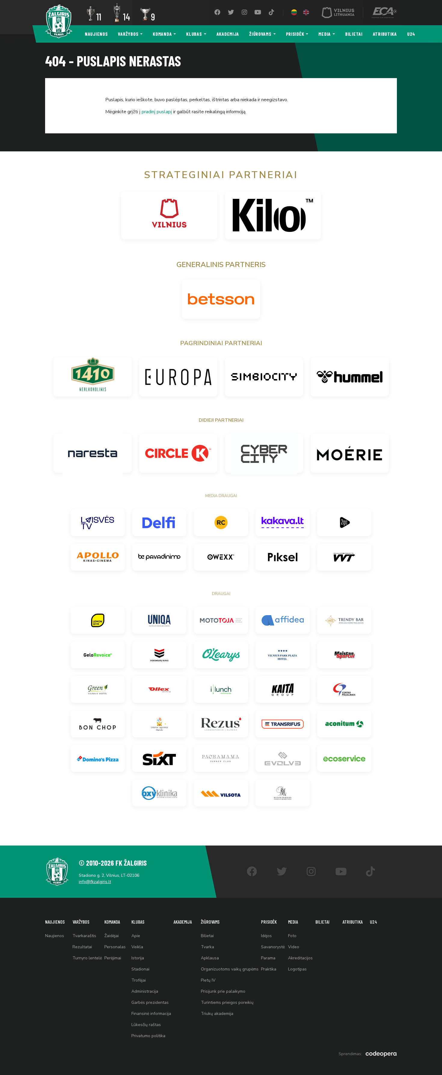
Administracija (144, 991)
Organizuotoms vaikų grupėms (230, 969)
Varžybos (128, 34)
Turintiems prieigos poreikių (227, 1002)
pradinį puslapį (157, 111)
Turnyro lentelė (87, 958)
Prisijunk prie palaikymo (223, 991)
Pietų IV (208, 980)
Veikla (137, 947)
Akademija (227, 34)
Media (324, 34)
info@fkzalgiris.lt (95, 882)
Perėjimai (112, 958)
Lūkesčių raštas (146, 1025)
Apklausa (210, 958)
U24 (411, 34)
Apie (135, 936)
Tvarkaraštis (84, 936)
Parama (268, 958)
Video (293, 947)
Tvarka (207, 947)
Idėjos (266, 936)
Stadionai (140, 969)
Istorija (137, 958)
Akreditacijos (300, 958)
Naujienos (96, 34)
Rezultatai (82, 947)
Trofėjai (138, 980)
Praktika (268, 969)
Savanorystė (273, 947)
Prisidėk (295, 34)
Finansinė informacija (151, 1013)
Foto (292, 936)
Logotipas (297, 969)
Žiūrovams (260, 34)
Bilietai (354, 34)
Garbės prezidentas (150, 1002)
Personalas (115, 947)
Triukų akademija (217, 1013)
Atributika (385, 34)
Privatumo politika (148, 1036)
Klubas (194, 34)
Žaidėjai (111, 936)
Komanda (162, 34)
